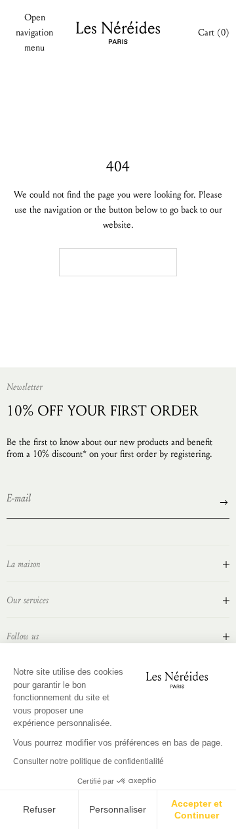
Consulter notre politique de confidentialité (88, 761)
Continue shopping (118, 261)
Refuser (39, 809)
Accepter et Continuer (196, 809)
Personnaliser (117, 809)
